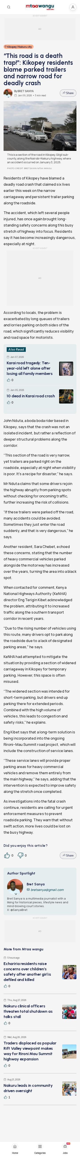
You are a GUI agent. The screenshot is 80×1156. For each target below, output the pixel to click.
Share (70, 93)
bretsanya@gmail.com (47, 890)
